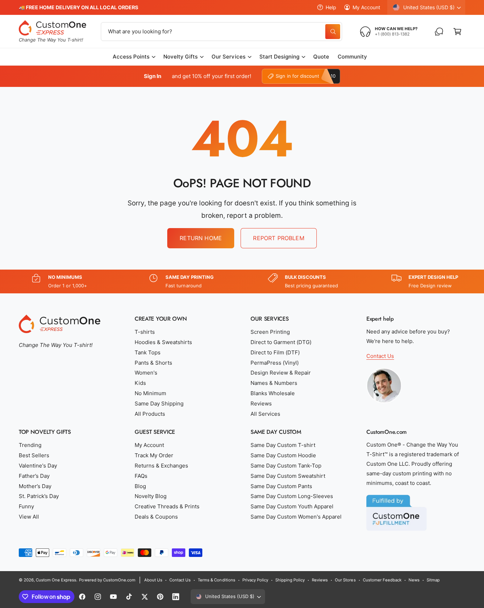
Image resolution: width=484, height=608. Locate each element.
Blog (140, 486)
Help (331, 7)
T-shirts (145, 331)
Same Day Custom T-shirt (283, 445)
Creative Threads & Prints (167, 506)
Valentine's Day (38, 465)
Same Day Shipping (159, 403)
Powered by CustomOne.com (107, 579)
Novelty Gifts (180, 56)
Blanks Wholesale (273, 393)
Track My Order (154, 455)
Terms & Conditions (216, 579)
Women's (146, 372)
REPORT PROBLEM (278, 238)
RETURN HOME (201, 238)
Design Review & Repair (281, 372)
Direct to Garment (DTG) (281, 342)
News (414, 579)
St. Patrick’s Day (39, 496)
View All (29, 516)
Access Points (131, 56)
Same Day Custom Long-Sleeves (292, 496)
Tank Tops (148, 352)
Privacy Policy (255, 579)
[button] (457, 31)
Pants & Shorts (153, 362)
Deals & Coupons (156, 516)
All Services (265, 413)
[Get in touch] (439, 31)
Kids (140, 383)
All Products (150, 413)
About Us (153, 579)
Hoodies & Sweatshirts (163, 342)
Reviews (261, 403)
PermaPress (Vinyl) (275, 362)
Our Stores (345, 579)
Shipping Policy (290, 579)
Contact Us (380, 356)
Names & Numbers (274, 383)
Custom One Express (56, 579)
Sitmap (433, 579)
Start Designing (279, 56)
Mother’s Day (35, 486)
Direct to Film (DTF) (275, 352)
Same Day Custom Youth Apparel (292, 506)
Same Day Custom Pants (281, 486)
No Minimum (150, 393)
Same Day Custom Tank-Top (286, 465)
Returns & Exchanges (161, 465)
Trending (30, 445)
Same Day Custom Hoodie (283, 455)
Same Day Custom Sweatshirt (288, 475)
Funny (26, 506)
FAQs (141, 475)
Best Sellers (34, 455)
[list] (242, 281)
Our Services (228, 56)
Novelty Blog (151, 496)
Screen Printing (270, 331)
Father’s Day (34, 475)
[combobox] (221, 31)
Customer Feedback (382, 579)
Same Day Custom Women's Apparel (296, 516)
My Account (366, 7)
